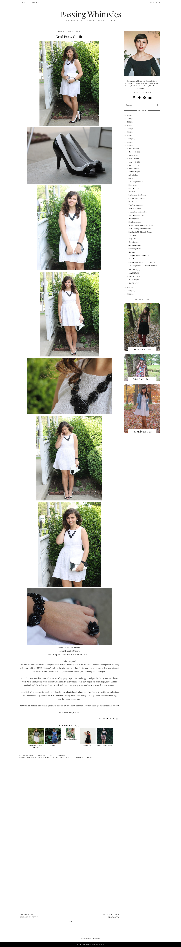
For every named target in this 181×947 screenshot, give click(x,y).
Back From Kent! (135, 208)
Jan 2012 (132, 283)
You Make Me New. (142, 431)
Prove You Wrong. (142, 349)
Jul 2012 (132, 165)
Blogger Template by (90, 944)
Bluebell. (53, 745)
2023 (129, 122)
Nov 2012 (132, 152)
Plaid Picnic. (133, 259)
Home (24, 2)
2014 (129, 138)
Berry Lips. (132, 185)
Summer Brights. (134, 171)
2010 (129, 290)
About (35, 2)
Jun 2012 (132, 168)
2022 (129, 125)
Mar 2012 (132, 276)
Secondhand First (70, 739)
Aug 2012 (132, 162)
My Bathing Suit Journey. (138, 195)
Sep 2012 (132, 158)
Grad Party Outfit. (135, 248)
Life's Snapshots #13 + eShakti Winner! (143, 265)
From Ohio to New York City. (36, 746)
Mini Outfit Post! (142, 379)
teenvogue (89, 757)
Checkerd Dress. (134, 202)
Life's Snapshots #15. (136, 181)
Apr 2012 (132, 273)
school (55, 757)
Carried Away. (133, 242)
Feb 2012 (132, 280)
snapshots (64, 757)
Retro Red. (132, 235)
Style (72, 757)
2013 (129, 142)
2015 (129, 135)
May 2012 (133, 270)
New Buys (47, 757)
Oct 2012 (132, 155)
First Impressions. (135, 222)
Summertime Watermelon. (138, 212)
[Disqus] (69, 801)
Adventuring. (133, 175)
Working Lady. (134, 218)
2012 (129, 145)
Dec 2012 (132, 148)
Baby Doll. (132, 238)
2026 (129, 115)
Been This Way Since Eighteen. (140, 228)
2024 (129, 118)
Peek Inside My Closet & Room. (140, 232)
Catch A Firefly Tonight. (137, 198)
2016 (129, 132)
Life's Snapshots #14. (136, 215)
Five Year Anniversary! (137, 205)
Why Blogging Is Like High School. (141, 225)
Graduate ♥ (132, 252)
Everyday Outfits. (34, 757)
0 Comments (59, 755)
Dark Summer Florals (104, 745)
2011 (129, 287)
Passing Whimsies (91, 14)
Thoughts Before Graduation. (139, 255)
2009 (129, 294)
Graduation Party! (135, 245)
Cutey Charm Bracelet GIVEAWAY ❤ (142, 262)
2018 (129, 128)
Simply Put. (87, 745)
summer (79, 757)
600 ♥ (131, 178)
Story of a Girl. (134, 188)
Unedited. (132, 191)
